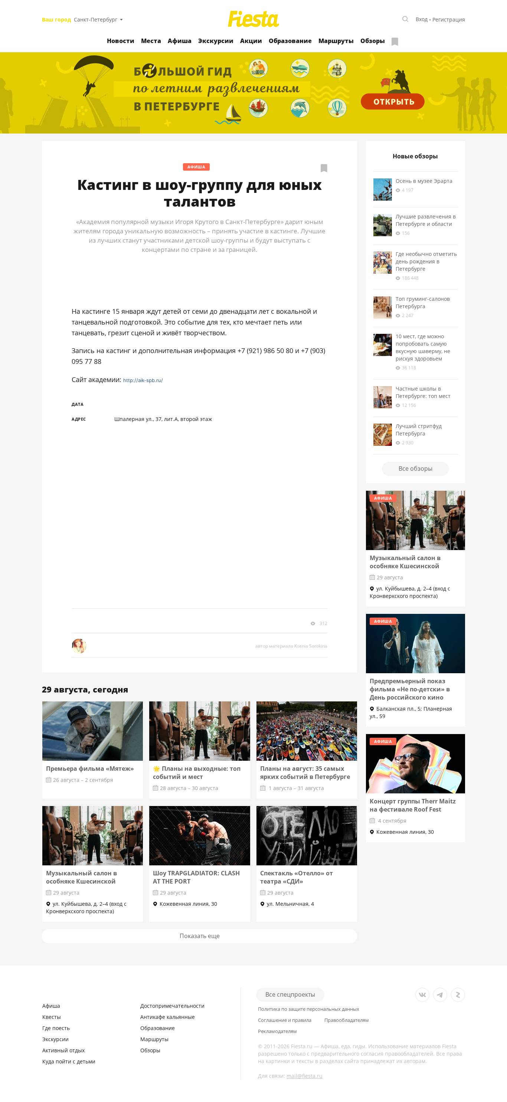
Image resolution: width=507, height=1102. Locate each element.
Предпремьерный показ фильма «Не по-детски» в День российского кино (410, 689)
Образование (290, 41)
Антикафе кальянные (167, 1016)
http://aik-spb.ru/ (143, 380)
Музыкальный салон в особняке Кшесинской (81, 877)
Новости (120, 41)
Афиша (180, 41)
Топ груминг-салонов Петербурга (423, 302)
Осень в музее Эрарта (424, 180)
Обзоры (372, 41)
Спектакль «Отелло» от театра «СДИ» (296, 877)
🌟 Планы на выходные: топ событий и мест (197, 772)
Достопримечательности (172, 1005)
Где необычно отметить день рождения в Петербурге (426, 261)
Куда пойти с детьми (68, 1061)
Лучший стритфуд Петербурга (419, 429)
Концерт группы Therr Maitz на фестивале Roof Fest (413, 805)
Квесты (51, 1016)
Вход (422, 19)
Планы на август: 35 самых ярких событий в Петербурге (305, 772)
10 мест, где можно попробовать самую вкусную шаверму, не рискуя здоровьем (423, 347)
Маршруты (336, 41)
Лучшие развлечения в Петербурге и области (426, 220)
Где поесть (56, 1028)
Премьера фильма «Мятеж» (90, 768)
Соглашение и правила (284, 1020)
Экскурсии (215, 41)
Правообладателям (346, 1020)
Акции (251, 41)
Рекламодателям (277, 1031)
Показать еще (200, 936)
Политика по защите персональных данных (308, 1009)
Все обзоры (415, 468)
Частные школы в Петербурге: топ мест (423, 392)
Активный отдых (63, 1050)
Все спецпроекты (290, 994)
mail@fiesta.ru (305, 1075)
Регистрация (448, 19)
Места (151, 41)
